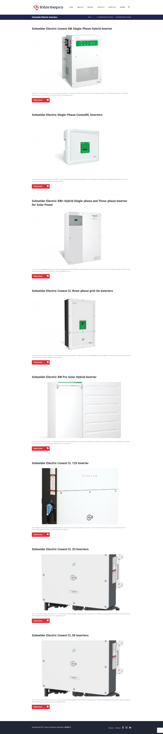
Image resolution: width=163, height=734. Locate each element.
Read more (38, 100)
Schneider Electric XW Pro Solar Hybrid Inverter (64, 377)
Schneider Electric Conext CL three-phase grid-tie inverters (72, 291)
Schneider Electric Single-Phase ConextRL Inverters (67, 115)
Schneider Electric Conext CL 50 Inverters (60, 635)
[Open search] (128, 7)
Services (90, 7)
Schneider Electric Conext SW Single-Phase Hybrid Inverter (72, 28)
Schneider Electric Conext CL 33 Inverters (60, 549)
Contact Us (112, 7)
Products (100, 7)
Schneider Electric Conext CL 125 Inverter (60, 463)
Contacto (117, 728)
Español (122, 7)
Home (71, 7)
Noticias (111, 728)
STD (68, 727)
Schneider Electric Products (105, 17)
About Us (80, 7)
